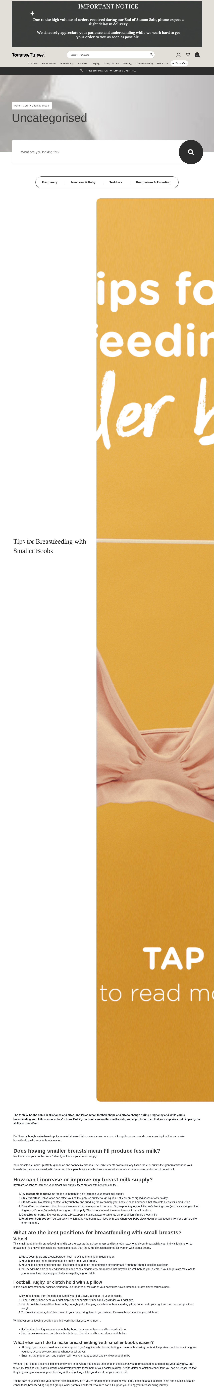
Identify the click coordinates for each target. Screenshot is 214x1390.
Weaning (77, 250)
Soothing (127, 63)
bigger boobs (142, 1247)
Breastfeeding (66, 63)
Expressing (78, 238)
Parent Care (181, 63)
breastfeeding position (40, 1320)
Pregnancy (49, 182)
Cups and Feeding (144, 63)
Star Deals (33, 63)
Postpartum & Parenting (153, 182)
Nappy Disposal (111, 63)
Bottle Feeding (49, 63)
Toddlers (116, 182)
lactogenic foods (36, 1193)
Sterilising (78, 256)
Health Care (162, 63)
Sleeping (95, 63)
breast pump (77, 1214)
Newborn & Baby (83, 182)
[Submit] (191, 152)
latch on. (121, 1329)
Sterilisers (82, 63)
